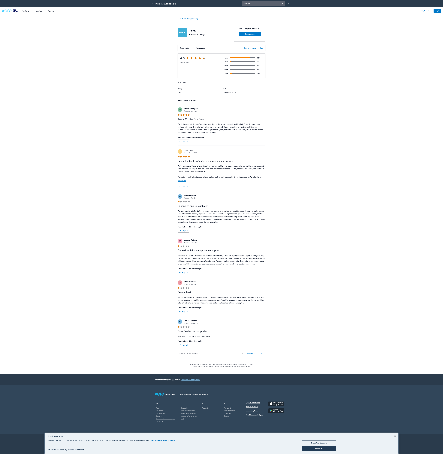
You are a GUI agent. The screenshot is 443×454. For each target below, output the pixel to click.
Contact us (159, 421)
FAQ (182, 419)
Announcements (229, 410)
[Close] (289, 4)
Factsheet (227, 408)
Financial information (188, 410)
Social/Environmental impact (165, 419)
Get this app (249, 34)
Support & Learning (253, 403)
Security (159, 416)
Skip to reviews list (191, 59)
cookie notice (156, 440)
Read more (182, 180)
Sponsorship (160, 413)
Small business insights (254, 415)
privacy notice (169, 440)
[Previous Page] (242, 353)
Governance (160, 410)
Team (158, 408)
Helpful (185, 141)
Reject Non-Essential (319, 443)
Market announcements (188, 413)
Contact (226, 416)
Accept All (319, 449)
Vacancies (205, 408)
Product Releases (252, 407)
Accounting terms (252, 411)
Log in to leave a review (253, 48)
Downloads (227, 413)
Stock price (184, 408)
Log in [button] (437, 11)
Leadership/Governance (189, 416)
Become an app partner (190, 379)
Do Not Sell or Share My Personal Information (66, 449)
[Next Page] (261, 353)
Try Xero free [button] (426, 11)
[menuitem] (26, 10)
